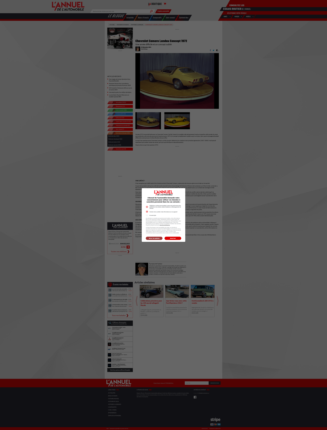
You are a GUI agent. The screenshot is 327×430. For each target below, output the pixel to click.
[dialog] (163, 215)
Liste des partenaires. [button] (165, 225)
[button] (163, 215)
